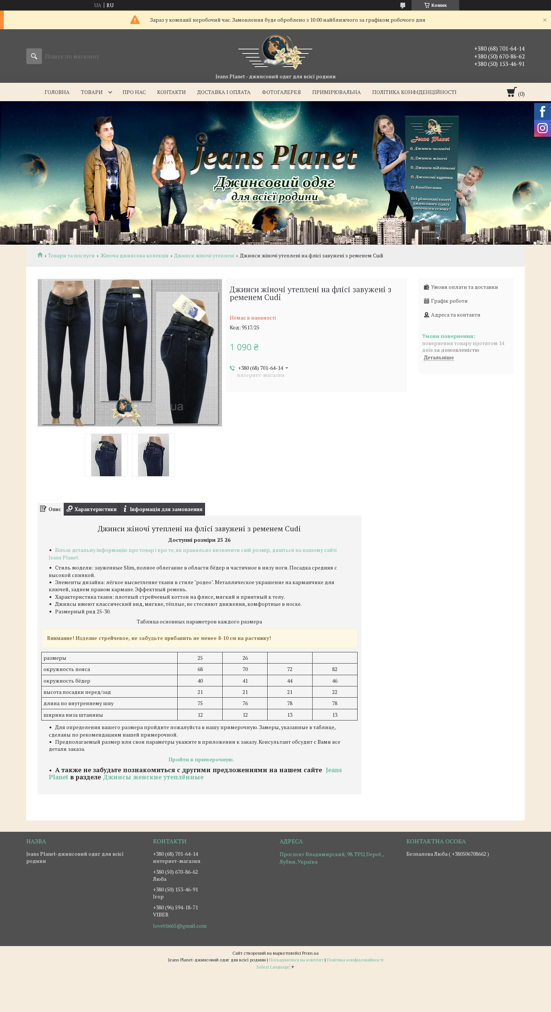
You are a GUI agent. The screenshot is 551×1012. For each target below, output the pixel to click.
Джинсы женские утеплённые (153, 777)
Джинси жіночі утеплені (204, 255)
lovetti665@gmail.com (180, 925)
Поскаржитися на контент (296, 960)
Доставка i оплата (224, 92)
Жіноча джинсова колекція (134, 255)
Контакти (171, 92)
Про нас (134, 92)
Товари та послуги (71, 255)
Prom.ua (310, 953)
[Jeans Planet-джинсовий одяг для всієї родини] (275, 51)
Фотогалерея (281, 92)
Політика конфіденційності (414, 92)
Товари (92, 92)
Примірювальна (336, 92)
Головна (57, 92)
